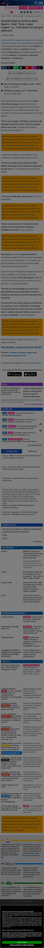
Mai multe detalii (9, 916)
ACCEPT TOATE (22, 942)
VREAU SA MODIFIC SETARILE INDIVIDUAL (22, 945)
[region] (22, 926)
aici (37, 922)
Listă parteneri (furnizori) (7, 938)
